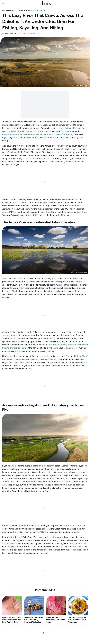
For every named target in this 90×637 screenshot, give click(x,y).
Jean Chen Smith (11, 33)
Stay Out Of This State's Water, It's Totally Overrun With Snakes (33, 619)
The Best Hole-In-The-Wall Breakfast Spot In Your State (77, 619)
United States (23, 10)
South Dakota (39, 10)
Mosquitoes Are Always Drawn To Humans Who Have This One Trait (11, 619)
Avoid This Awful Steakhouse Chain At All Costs (55, 619)
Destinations (8, 10)
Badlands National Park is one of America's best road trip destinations (34, 134)
